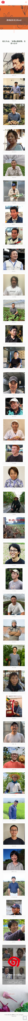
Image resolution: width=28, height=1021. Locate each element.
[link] (14, 65)
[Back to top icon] (25, 1018)
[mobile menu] (26, 2)
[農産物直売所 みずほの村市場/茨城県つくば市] (3, 2)
